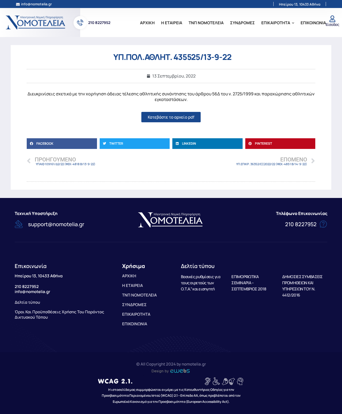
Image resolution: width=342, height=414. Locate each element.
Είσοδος (332, 24)
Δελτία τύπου (198, 266)
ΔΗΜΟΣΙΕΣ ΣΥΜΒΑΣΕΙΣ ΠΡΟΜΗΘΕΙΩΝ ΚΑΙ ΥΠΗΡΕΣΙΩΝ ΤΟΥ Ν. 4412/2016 (302, 286)
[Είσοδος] (332, 18)
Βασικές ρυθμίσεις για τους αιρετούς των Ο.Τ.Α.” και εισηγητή (200, 283)
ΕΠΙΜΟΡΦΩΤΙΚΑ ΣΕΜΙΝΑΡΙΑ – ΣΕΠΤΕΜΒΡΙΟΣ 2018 (248, 283)
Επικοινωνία (30, 266)
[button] (62, 143)
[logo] (36, 22)
